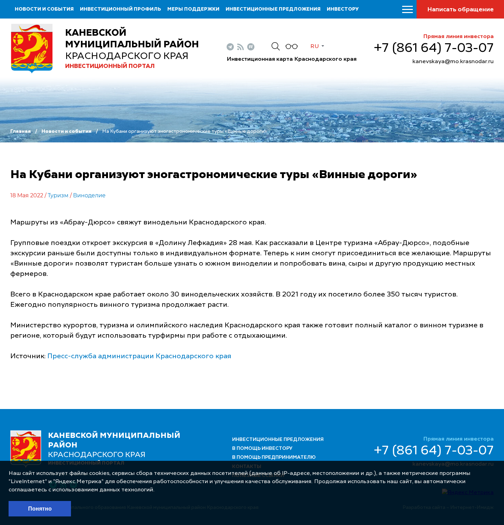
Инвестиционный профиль (120, 9)
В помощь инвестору (262, 448)
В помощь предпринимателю (274, 457)
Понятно (40, 509)
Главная (20, 131)
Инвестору (343, 9)
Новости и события (44, 9)
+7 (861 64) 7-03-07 (434, 48)
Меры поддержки (193, 9)
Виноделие (89, 195)
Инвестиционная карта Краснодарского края (292, 59)
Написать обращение (460, 10)
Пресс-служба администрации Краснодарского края (139, 356)
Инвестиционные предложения (273, 9)
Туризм (58, 195)
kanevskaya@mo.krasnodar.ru (453, 62)
